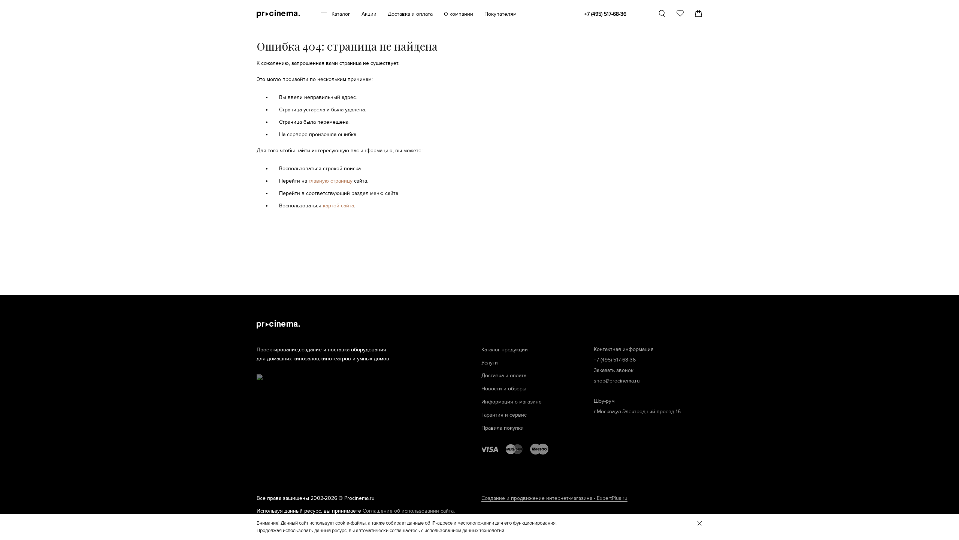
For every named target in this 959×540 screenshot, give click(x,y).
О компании (458, 14)
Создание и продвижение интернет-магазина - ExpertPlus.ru (554, 498)
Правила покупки (502, 428)
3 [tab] (697, 38)
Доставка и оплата (410, 14)
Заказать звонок (613, 370)
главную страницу (331, 181)
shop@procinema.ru (617, 381)
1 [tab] (680, 38)
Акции (368, 14)
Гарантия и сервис (504, 415)
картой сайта (338, 205)
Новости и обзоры (503, 389)
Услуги (489, 363)
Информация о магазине (511, 402)
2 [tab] (688, 38)
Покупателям (500, 14)
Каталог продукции (504, 349)
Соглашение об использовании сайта (408, 511)
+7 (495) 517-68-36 (605, 14)
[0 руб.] (698, 13)
